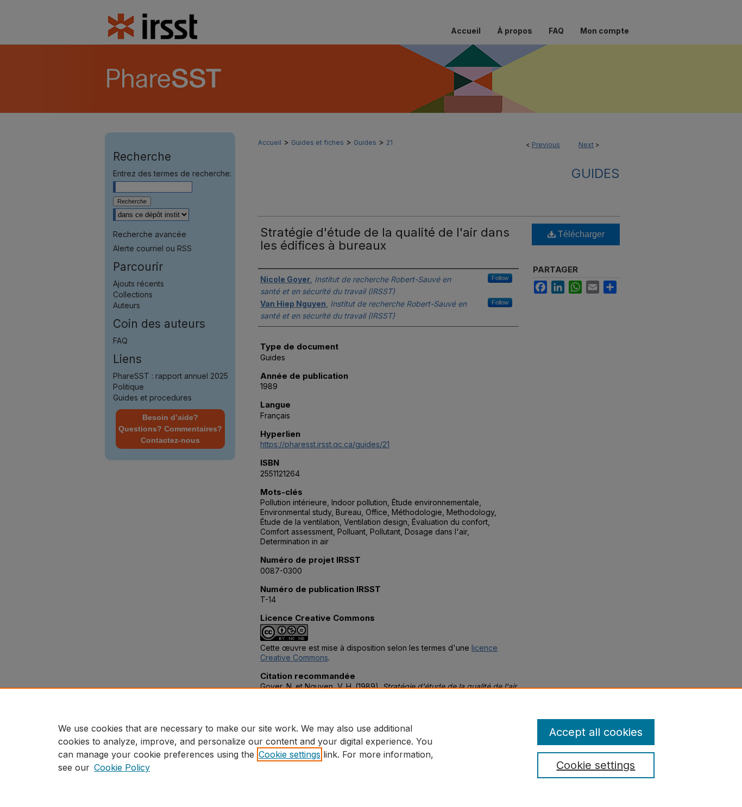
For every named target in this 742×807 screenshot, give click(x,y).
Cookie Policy (122, 767)
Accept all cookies (596, 732)
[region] (371, 747)
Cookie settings (289, 754)
